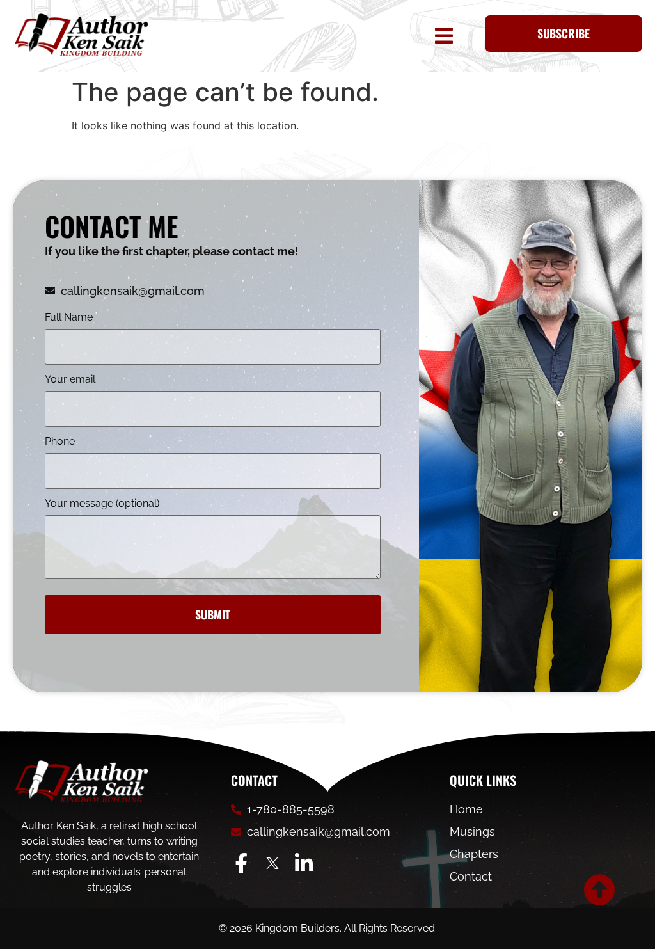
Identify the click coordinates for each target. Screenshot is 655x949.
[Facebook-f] (241, 863)
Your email (70, 379)
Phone (60, 441)
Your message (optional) (102, 503)
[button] (441, 36)
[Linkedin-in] (304, 863)
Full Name (69, 317)
